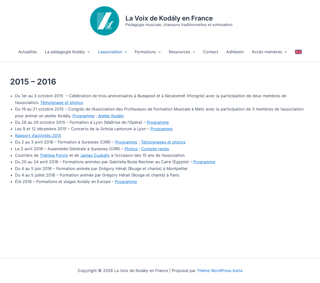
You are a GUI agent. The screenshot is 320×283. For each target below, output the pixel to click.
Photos (131, 148)
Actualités (27, 51)
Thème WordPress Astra (219, 270)
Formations (145, 51)
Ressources (179, 51)
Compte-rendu (155, 148)
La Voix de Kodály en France (169, 18)
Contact (210, 51)
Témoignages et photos (163, 142)
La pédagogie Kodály (65, 51)
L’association (110, 51)
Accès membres (267, 51)
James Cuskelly (95, 155)
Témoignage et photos (61, 102)
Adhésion (235, 51)
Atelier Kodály (111, 115)
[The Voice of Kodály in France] (298, 52)
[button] (87, 52)
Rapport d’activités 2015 (38, 135)
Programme (83, 115)
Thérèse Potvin (54, 155)
